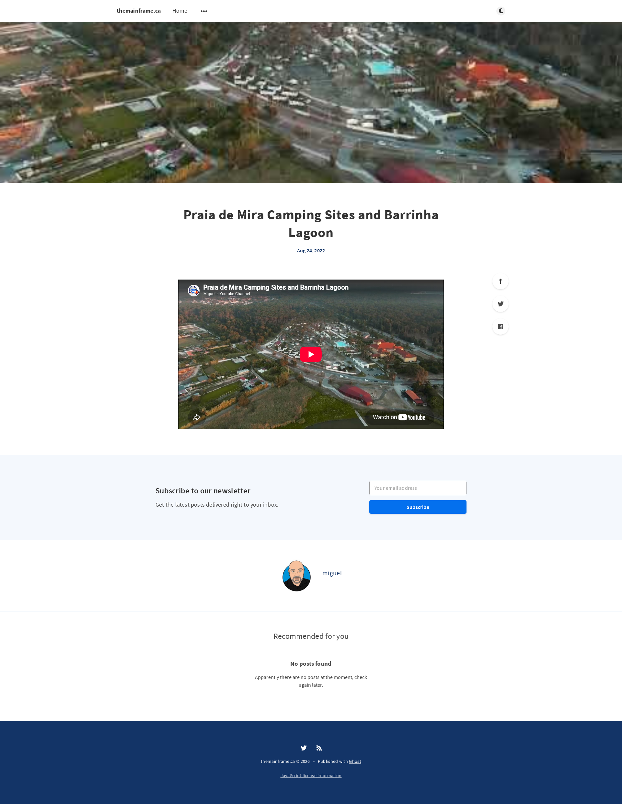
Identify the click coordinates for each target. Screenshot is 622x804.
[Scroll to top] (500, 281)
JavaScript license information (311, 775)
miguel (332, 573)
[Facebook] (500, 326)
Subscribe (418, 507)
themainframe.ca (139, 10)
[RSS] (319, 748)
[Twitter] (500, 304)
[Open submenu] (204, 11)
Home (180, 10)
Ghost (355, 761)
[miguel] (296, 575)
